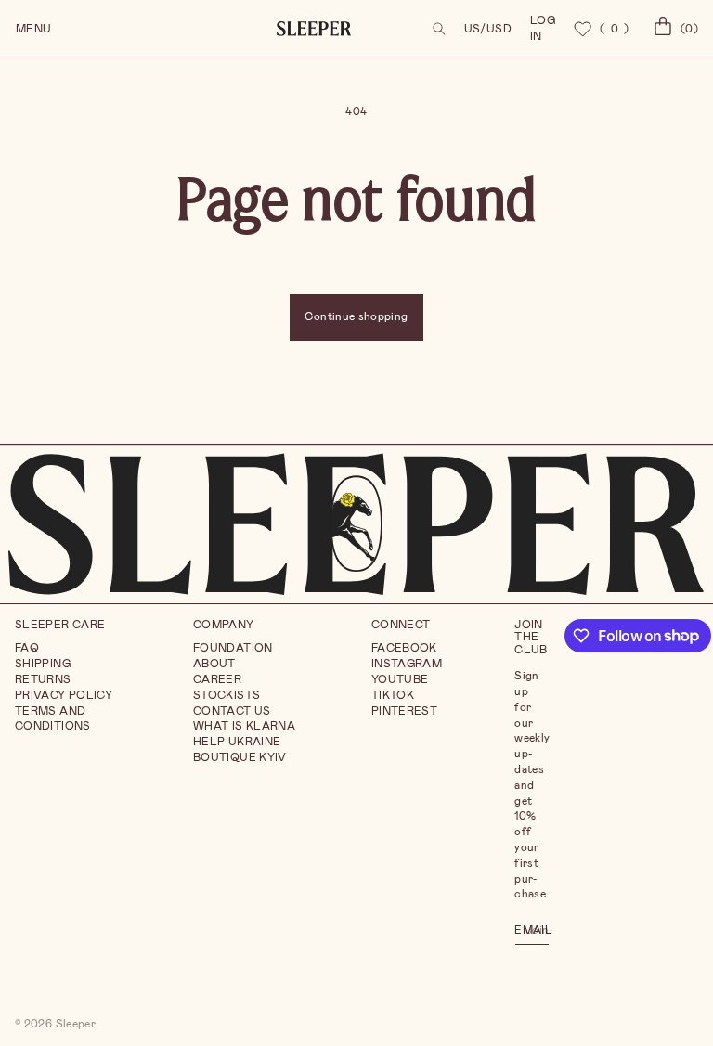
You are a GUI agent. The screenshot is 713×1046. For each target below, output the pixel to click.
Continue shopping (356, 316)
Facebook (404, 647)
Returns (43, 679)
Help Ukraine (236, 741)
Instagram (406, 663)
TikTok (392, 695)
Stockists (226, 695)
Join (537, 929)
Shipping (43, 663)
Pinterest (404, 711)
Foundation (233, 647)
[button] (439, 28)
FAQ (27, 647)
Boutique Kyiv (240, 757)
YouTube (400, 679)
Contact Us (232, 711)
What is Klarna (244, 725)
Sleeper (76, 1023)
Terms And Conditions (53, 719)
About (214, 663)
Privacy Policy (63, 695)
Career (217, 679)
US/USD (488, 28)
